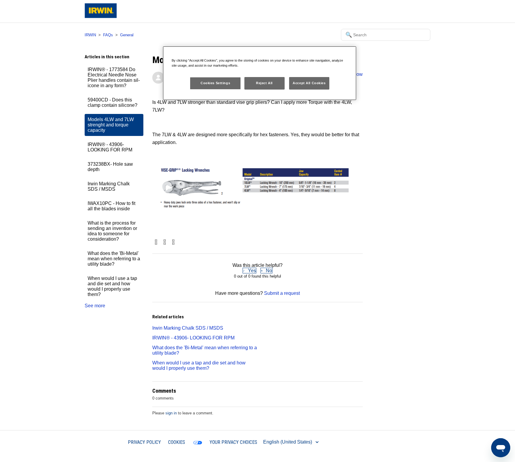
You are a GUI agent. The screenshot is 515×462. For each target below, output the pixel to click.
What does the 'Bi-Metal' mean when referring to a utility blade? (114, 259)
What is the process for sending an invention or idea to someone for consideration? (112, 231)
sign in (171, 413)
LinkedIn (173, 242)
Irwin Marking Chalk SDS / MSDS (109, 186)
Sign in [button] (417, 11)
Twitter (164, 242)
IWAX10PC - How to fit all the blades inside (111, 206)
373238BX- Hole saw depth (110, 167)
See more (95, 305)
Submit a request (387, 11)
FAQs (108, 35)
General (127, 35)
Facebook (156, 242)
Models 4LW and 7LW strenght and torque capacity (111, 125)
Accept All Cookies (309, 83)
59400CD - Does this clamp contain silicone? (112, 102)
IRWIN (90, 35)
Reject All (264, 83)
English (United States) (288, 441)
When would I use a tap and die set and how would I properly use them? (112, 286)
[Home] (101, 16)
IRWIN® (112, 441)
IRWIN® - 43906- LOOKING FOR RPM (110, 147)
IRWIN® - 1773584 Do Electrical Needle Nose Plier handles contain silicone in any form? (114, 77)
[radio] (249, 270)
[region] (259, 73)
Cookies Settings (215, 83)
